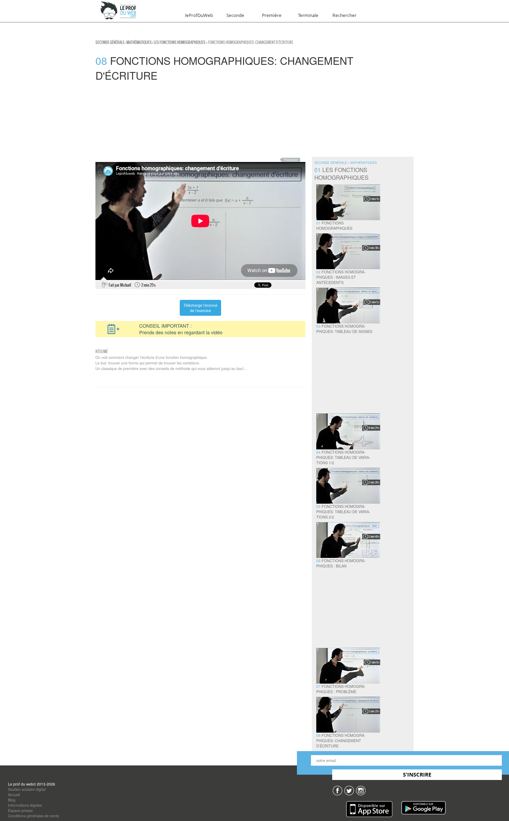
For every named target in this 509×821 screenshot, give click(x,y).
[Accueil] (119, 11)
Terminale (308, 15)
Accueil (14, 794)
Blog (11, 799)
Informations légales (25, 805)
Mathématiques (139, 42)
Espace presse (20, 810)
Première (272, 15)
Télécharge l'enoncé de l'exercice (200, 308)
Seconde (235, 15)
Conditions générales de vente (33, 815)
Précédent (290, 160)
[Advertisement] (159, 120)
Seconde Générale (109, 42)
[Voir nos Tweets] (349, 790)
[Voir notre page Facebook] (337, 790)
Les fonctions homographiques (179, 42)
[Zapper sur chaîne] (361, 790)
